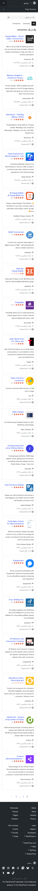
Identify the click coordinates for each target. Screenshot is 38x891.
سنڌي (29, 863)
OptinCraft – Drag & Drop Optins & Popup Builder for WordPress (14, 718)
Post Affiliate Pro (16, 600)
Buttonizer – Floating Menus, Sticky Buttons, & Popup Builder (15, 115)
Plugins (15, 815)
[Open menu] (3, 3)
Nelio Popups (18, 412)
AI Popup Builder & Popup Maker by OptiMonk (16, 194)
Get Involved (13, 825)
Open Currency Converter (17, 379)
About (34, 808)
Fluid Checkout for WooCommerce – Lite (14, 155)
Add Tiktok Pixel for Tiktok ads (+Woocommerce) (16, 340)
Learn (34, 825)
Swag (15, 836)
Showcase (14, 808)
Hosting (33, 815)
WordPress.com (29, 843)
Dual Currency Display (14, 485)
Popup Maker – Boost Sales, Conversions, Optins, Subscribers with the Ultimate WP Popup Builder (14, 37)
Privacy (33, 819)
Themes (15, 812)
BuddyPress (30, 854)
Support (33, 829)
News (34, 812)
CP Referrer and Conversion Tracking (15, 640)
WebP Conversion (16, 232)
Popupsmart (18, 560)
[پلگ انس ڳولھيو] (8, 17)
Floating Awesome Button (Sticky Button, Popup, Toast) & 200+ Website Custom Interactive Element (14, 447)
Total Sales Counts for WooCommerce (15, 522)
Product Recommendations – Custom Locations (15, 757)
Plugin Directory (30, 9)
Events (15, 829)
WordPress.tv (30, 836)
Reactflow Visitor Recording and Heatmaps (16, 679)
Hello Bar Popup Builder (18, 270)
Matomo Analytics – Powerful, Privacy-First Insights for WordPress (15, 76)
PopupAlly (19, 302)
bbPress (32, 850)
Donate (14, 833)
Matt (33, 847)
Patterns (15, 819)
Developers (32, 833)
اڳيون (11, 796)
